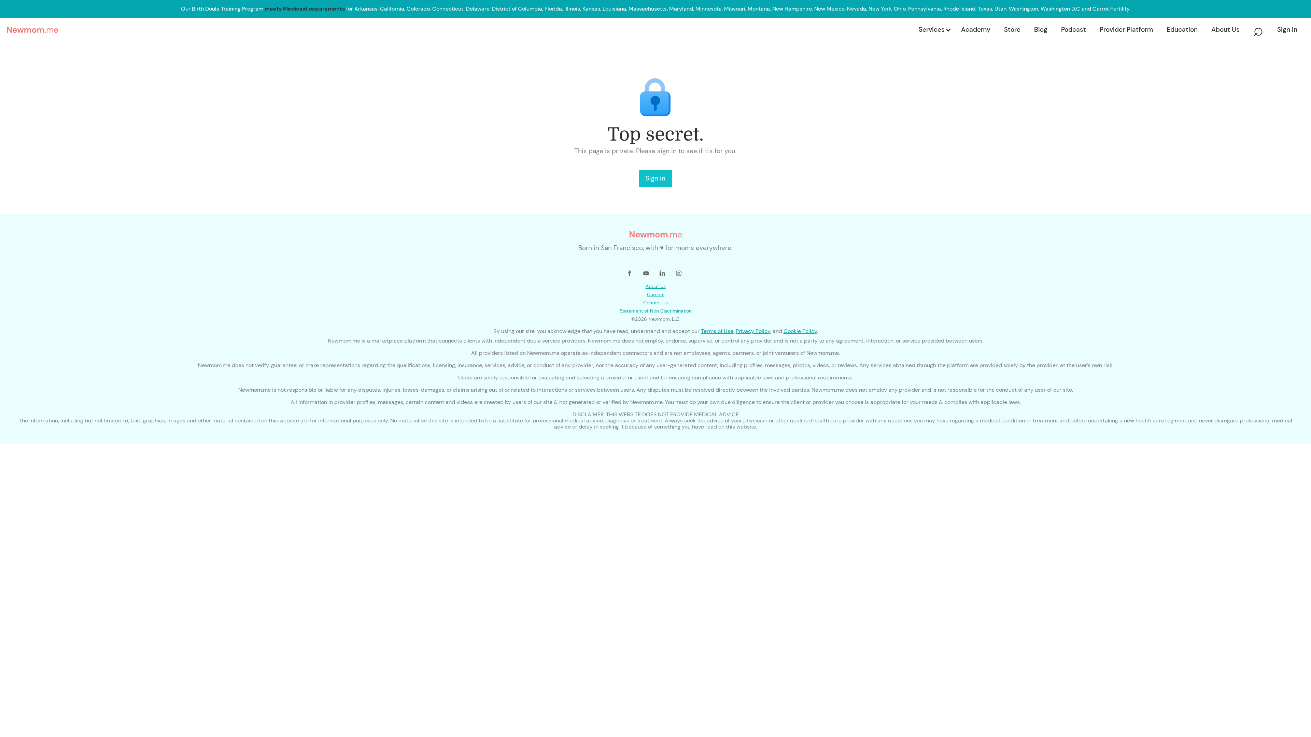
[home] (461, 29)
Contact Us (655, 303)
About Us (656, 286)
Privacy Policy (753, 331)
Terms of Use (717, 331)
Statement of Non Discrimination (656, 311)
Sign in (655, 178)
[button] (934, 29)
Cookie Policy (800, 331)
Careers (655, 294)
